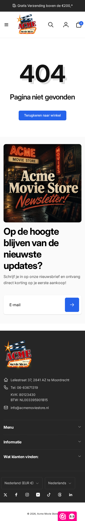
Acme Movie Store (47, 513)
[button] (6, 24)
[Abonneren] (72, 305)
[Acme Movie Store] (18, 368)
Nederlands (57, 483)
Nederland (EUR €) (19, 483)
